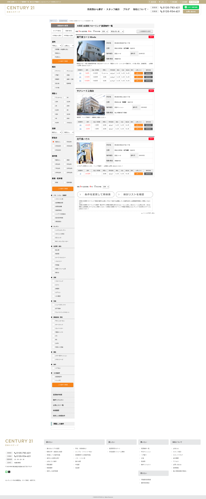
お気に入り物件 (52, 461)
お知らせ (176, 448)
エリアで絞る (57, 30)
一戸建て (144, 455)
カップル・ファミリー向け (83, 452)
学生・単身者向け (80, 448)
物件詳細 (148, 73)
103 (80, 73)
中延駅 (77, 464)
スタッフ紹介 (113, 9)
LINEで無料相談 (193, 7)
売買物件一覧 (145, 448)
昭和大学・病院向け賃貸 (54, 452)
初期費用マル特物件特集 (83, 455)
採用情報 (176, 468)
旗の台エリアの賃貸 (53, 448)
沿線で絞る (68, 30)
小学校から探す (56, 35)
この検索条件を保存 (145, 31)
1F (80, 173)
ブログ (126, 9)
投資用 (143, 461)
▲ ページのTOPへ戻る (147, 213)
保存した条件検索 (52, 471)
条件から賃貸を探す (53, 458)
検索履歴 (56, 410)
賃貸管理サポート (114, 448)
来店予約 (195, 2)
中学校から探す (68, 35)
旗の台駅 (78, 461)
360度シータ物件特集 (53, 455)
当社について (140, 9)
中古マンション (146, 452)
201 (80, 77)
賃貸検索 (153, 2)
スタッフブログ (178, 455)
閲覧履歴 (49, 464)
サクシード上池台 (85, 91)
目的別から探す (95, 9)
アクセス (176, 461)
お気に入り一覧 (58, 405)
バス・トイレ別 (80, 458)
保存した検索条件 (59, 416)
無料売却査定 (145, 483)
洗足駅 (77, 468)
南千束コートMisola (86, 37)
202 (80, 125)
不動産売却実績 (146, 479)
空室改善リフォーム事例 (116, 452)
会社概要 (176, 458)
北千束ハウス (83, 139)
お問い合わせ (191, 11)
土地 (142, 458)
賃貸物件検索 (57, 394)
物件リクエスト (58, 400)
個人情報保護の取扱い (180, 471)
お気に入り (139, 73)
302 (80, 81)
